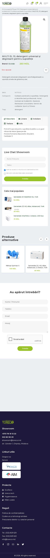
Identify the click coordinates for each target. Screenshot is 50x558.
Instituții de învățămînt (23, 101)
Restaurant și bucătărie (24, 103)
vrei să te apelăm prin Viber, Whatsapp (19, 173)
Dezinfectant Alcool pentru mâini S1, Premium (14, 266)
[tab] (9, 119)
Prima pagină (7, 9)
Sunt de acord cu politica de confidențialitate (22, 169)
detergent (19, 109)
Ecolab (11, 64)
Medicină (36, 101)
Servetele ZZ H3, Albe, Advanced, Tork (29, 206)
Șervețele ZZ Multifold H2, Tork (26, 197)
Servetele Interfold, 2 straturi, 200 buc (29, 216)
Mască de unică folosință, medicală (38, 266)
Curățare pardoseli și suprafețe (21, 11)
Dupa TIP (16, 9)
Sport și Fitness (29, 106)
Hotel (39, 98)
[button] (41, 239)
